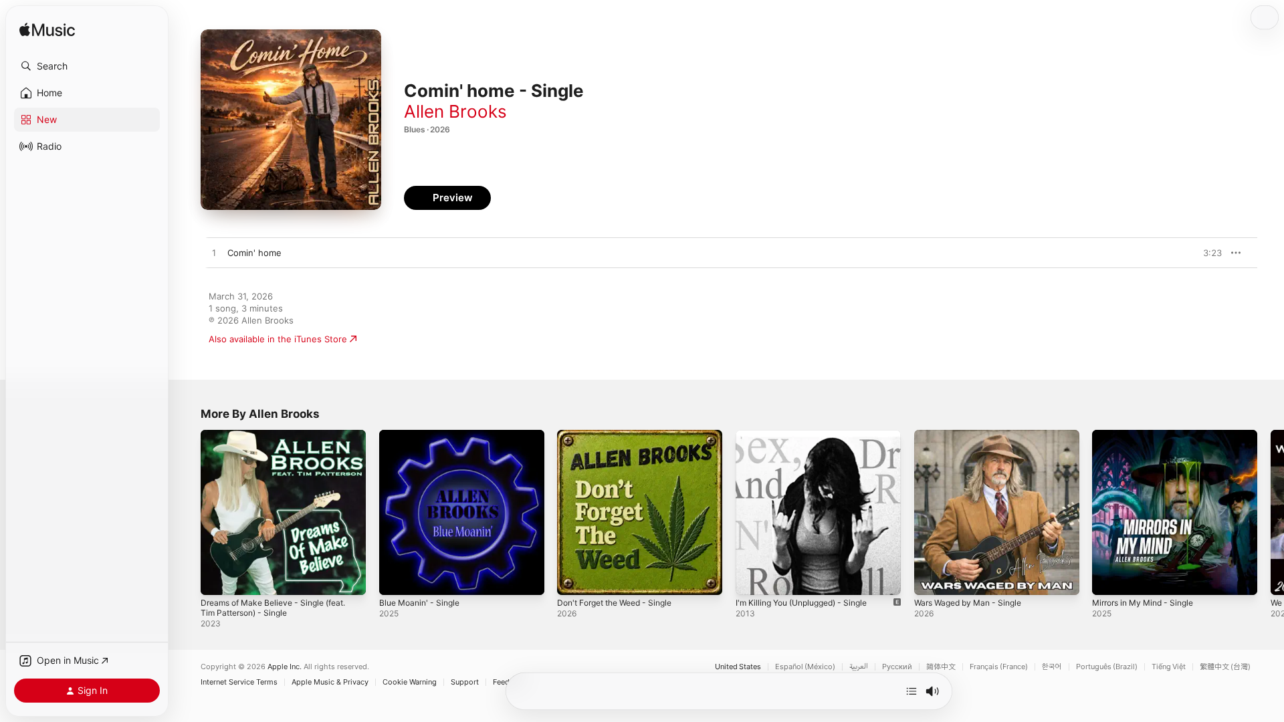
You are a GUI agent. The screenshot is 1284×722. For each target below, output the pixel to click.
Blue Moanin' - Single (423, 435)
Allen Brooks (455, 111)
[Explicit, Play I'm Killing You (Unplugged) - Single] (752, 578)
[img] (47, 30)
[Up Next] (911, 691)
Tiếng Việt (1169, 667)
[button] (87, 66)
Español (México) (805, 667)
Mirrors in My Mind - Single (1149, 435)
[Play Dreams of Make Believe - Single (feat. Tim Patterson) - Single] (217, 578)
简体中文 (941, 667)
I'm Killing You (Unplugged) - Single (809, 435)
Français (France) (999, 667)
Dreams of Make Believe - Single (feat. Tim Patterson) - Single (281, 440)
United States (738, 667)
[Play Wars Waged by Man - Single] (931, 578)
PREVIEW (1207, 253)
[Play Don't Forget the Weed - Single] (574, 578)
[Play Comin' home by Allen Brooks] (214, 253)
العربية (858, 667)
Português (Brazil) (1107, 667)
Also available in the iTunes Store (278, 339)
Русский (897, 667)
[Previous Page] (187, 512)
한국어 (1052, 667)
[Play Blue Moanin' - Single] (396, 578)
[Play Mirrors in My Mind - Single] (1109, 578)
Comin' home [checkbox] (254, 252)
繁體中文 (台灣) (1225, 667)
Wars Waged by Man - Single (973, 435)
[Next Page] (1270, 512)
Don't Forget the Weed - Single (622, 435)
